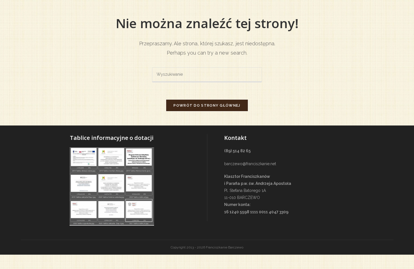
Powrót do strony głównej (206, 105)
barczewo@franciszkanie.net (250, 164)
